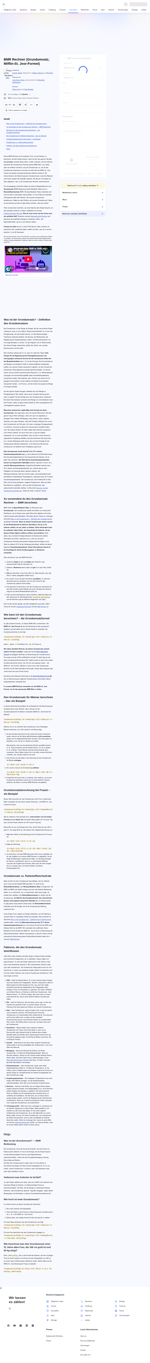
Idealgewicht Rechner (24, 607)
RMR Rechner (14, 939)
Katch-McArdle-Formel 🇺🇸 (42, 676)
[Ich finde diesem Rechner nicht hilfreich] (14, 104)
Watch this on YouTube (11, 275)
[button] (83, 186)
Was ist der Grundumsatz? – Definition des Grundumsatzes (31, 519)
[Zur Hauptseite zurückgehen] (13, 4)
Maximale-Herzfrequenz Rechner (18, 1060)
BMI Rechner (41, 607)
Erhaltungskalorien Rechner (13, 213)
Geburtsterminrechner (22, 1122)
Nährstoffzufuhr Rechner (39, 216)
